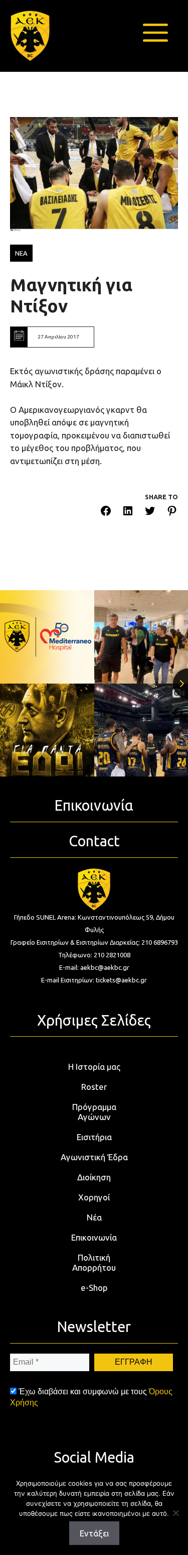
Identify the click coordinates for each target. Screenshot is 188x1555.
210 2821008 (112, 954)
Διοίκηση (94, 1177)
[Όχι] (175, 1513)
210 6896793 (159, 942)
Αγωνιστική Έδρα (94, 1157)
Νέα (94, 1217)
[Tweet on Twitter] (150, 512)
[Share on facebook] (106, 512)
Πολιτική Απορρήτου (94, 1262)
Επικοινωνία (94, 1237)
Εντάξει (94, 1533)
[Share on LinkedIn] (128, 512)
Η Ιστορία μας (94, 1066)
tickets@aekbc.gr (121, 979)
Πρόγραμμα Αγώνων (94, 1112)
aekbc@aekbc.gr (104, 967)
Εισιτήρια (94, 1137)
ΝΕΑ (21, 253)
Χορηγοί (94, 1197)
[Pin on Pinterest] (172, 512)
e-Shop (94, 1287)
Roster (94, 1086)
